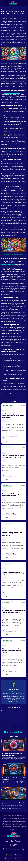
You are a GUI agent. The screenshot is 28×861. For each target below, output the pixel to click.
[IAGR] (7, 841)
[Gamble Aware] (12, 849)
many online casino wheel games (12, 93)
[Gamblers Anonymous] (11, 841)
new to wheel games (10, 151)
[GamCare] (18, 841)
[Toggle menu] (2, 3)
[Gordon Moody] (13, 845)
